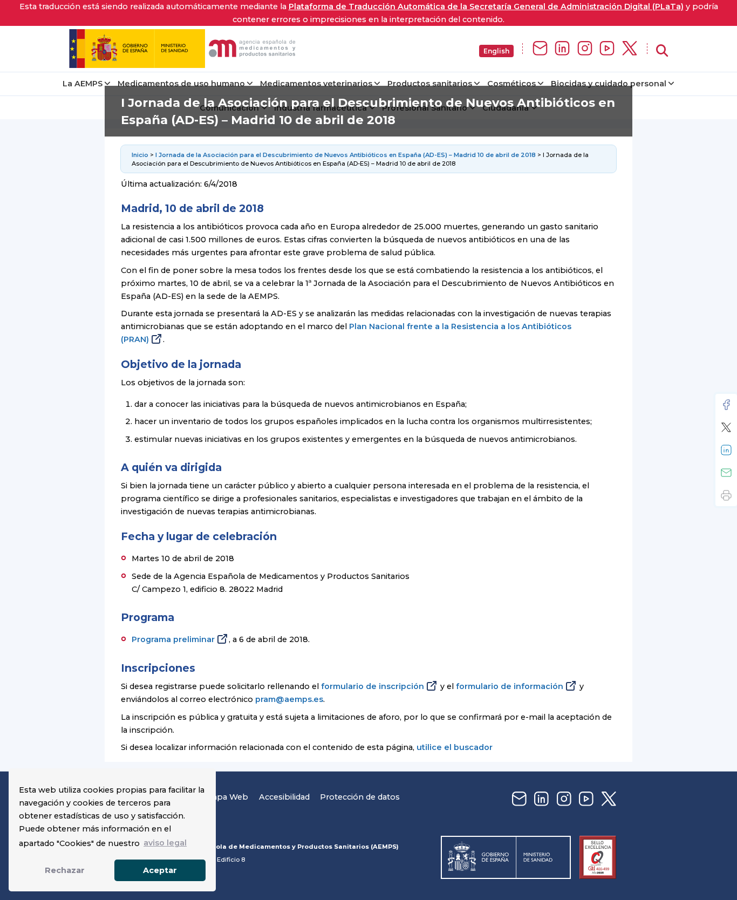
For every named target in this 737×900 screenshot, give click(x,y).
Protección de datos (360, 797)
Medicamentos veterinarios (316, 83)
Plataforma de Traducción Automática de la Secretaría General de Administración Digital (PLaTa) (486, 6)
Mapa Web (226, 797)
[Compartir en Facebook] (726, 404)
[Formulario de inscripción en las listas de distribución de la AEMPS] (540, 48)
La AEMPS (83, 83)
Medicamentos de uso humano (181, 83)
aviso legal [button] (165, 843)
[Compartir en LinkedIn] (726, 450)
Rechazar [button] (65, 870)
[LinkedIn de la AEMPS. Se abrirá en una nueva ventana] (562, 48)
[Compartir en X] (726, 427)
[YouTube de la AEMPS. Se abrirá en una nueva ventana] (607, 48)
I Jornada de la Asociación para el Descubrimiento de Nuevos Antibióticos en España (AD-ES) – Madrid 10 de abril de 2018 (345, 155)
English (496, 51)
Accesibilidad (284, 797)
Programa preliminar (173, 639)
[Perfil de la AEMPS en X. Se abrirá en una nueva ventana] (629, 48)
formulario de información (509, 686)
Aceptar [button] (160, 870)
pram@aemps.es (289, 699)
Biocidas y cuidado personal (608, 83)
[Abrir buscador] (662, 51)
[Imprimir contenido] (726, 495)
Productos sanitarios (429, 83)
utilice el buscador (455, 747)
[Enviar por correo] (726, 472)
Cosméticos (511, 83)
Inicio (141, 155)
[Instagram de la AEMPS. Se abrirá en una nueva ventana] (584, 48)
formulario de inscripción (372, 686)
